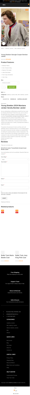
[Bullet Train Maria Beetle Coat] (8, 219)
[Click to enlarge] (3, 43)
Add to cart (12, 87)
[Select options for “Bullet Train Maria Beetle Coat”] (3, 252)
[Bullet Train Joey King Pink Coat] (22, 219)
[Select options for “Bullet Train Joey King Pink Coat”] (17, 252)
